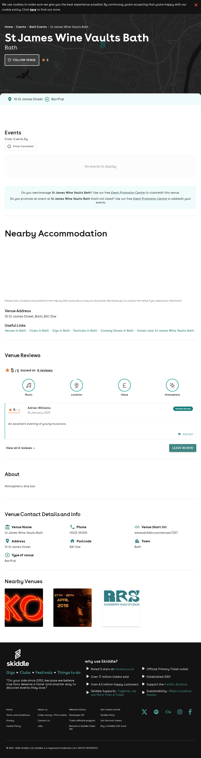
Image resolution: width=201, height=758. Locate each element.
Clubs (25, 672)
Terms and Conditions (18, 715)
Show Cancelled (23, 146)
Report (188, 434)
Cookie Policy (13, 726)
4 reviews (45, 370)
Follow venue (24, 60)
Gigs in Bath (61, 330)
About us (43, 709)
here (33, 9)
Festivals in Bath (85, 330)
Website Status (77, 709)
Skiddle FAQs (107, 715)
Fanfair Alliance (175, 684)
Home (9, 27)
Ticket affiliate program (82, 720)
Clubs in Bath (39, 330)
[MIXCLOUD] (168, 712)
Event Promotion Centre (128, 192)
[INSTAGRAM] (180, 712)
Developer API (76, 715)
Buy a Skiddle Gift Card (113, 726)
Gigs (10, 672)
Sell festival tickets (111, 720)
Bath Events (38, 27)
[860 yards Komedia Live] (24, 626)
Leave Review (182, 448)
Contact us (44, 720)
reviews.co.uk (124, 669)
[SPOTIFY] (156, 712)
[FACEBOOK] (190, 712)
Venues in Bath (15, 330)
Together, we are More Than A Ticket (113, 693)
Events (21, 27)
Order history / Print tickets (52, 715)
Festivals (44, 672)
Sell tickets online (110, 709)
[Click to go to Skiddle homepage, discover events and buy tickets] (17, 657)
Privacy (10, 720)
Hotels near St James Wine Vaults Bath (165, 330)
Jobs (40, 726)
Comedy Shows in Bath (117, 330)
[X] (144, 712)
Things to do (68, 672)
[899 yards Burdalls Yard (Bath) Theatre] (73, 626)
